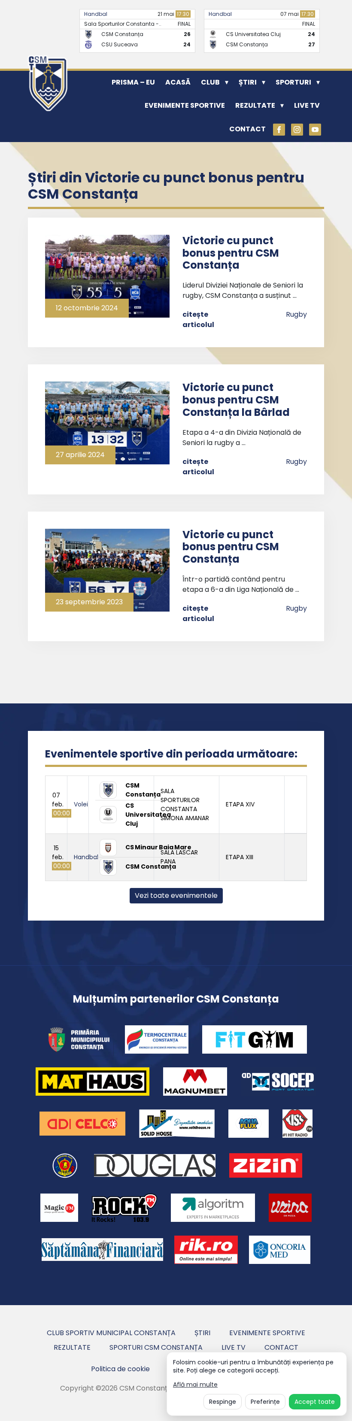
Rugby (296, 314)
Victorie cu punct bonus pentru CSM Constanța (230, 253)
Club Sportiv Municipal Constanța (111, 1333)
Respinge (222, 1401)
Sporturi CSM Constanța (156, 1347)
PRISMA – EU (133, 82)
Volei (81, 804)
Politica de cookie (120, 1369)
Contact (247, 129)
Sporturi (293, 82)
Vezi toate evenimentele (176, 895)
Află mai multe (195, 1385)
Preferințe (265, 1401)
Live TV (307, 105)
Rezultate (255, 105)
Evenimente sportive (185, 105)
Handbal (95, 14)
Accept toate (314, 1401)
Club (210, 82)
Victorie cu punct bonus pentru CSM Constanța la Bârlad (236, 399)
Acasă (178, 82)
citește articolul (198, 319)
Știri (248, 82)
